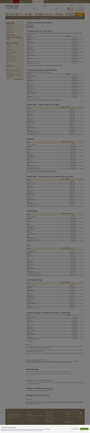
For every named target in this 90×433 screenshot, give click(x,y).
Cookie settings (75, 428)
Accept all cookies (84, 428)
